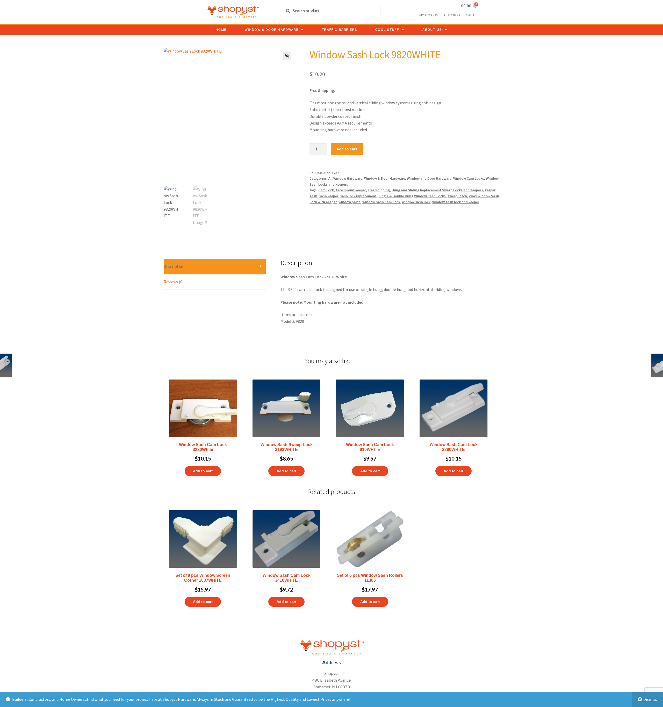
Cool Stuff (387, 30)
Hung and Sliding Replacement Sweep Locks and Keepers (437, 190)
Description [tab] (174, 266)
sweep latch (457, 196)
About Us (432, 30)
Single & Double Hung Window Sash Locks (412, 196)
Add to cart (347, 148)
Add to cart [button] (203, 471)
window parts (349, 202)
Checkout (453, 15)
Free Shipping (379, 190)
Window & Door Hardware (272, 30)
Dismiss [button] (650, 699)
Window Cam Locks (468, 178)
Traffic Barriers (339, 30)
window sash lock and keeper (455, 202)
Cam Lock (326, 190)
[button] (287, 56)
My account (429, 15)
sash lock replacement (358, 196)
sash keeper (328, 196)
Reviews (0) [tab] (174, 281)
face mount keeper (351, 190)
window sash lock (416, 202)
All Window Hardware (345, 178)
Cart (470, 15)
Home (221, 30)
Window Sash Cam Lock (381, 202)
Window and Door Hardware (429, 178)
